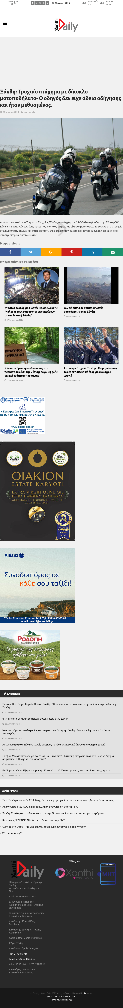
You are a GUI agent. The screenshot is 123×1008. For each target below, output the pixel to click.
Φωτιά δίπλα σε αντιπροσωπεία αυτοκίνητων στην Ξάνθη (35, 718)
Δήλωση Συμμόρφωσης (62, 1000)
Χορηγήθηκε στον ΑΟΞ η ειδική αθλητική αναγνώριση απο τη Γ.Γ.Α (40, 806)
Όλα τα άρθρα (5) (12, 833)
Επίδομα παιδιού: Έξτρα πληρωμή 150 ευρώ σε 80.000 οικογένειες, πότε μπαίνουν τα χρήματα (56, 770)
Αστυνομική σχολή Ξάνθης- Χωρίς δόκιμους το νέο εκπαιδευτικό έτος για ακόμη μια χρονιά (90, 372)
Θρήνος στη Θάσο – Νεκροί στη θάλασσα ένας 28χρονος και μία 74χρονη (44, 826)
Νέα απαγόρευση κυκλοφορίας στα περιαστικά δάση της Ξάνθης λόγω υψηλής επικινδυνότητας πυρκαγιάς (31, 372)
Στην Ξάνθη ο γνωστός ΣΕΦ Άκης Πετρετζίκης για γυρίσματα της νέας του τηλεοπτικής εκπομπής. (58, 800)
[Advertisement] (61, 59)
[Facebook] (32, 3)
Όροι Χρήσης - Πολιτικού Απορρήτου (61, 996)
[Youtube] (43, 3)
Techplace (88, 993)
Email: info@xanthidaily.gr (22, 958)
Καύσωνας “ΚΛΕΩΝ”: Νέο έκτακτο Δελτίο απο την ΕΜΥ (33, 820)
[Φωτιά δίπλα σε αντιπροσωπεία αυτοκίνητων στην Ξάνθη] (91, 286)
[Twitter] (36, 3)
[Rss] (47, 3)
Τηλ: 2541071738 (18, 953)
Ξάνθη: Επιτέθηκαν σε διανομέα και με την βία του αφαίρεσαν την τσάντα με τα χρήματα (53, 813)
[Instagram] (40, 3)
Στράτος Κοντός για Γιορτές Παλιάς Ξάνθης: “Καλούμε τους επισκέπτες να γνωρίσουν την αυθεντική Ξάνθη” (31, 311)
